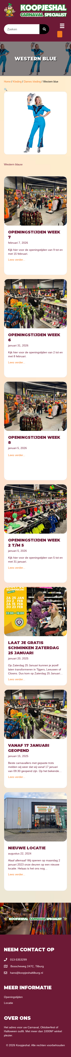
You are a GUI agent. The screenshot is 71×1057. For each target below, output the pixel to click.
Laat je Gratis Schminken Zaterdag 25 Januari (33, 647)
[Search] (44, 29)
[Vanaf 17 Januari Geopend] (35, 713)
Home (7, 81)
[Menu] (62, 26)
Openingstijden (13, 997)
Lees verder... (16, 259)
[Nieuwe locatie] (35, 816)
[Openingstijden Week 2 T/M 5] (35, 508)
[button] (5, 89)
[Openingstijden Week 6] (35, 303)
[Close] (59, 34)
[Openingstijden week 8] (35, 406)
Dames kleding (32, 81)
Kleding (17, 81)
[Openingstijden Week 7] (35, 200)
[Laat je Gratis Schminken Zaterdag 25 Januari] (35, 611)
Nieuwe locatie (27, 848)
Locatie (8, 1002)
